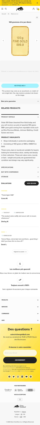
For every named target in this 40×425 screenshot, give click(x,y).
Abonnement (20, 360)
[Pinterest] (30, 376)
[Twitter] (13, 376)
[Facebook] (9, 376)
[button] (20, 101)
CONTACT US (15, 5)
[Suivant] (36, 40)
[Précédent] (3, 40)
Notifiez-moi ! (20, 86)
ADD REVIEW (31, 183)
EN (24, 414)
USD (24, 417)
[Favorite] (37, 17)
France (24, 412)
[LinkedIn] (22, 376)
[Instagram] (18, 376)
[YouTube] (26, 376)
